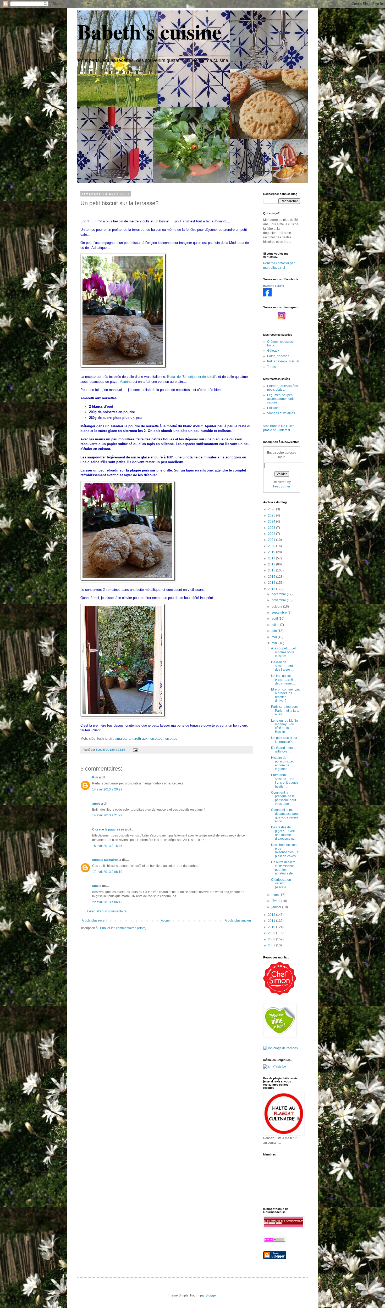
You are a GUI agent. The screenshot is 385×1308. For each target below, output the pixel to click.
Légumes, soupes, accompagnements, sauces (281, 399)
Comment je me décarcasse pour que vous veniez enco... (285, 815)
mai (275, 637)
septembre (280, 612)
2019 (272, 552)
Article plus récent (94, 920)
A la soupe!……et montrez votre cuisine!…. (283, 652)
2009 (272, 933)
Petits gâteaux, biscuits (283, 361)
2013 (272, 589)
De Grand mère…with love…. (283, 749)
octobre (277, 606)
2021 (272, 540)
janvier (277, 907)
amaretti (121, 738)
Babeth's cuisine (149, 31)
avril (275, 643)
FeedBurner (281, 486)
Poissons (273, 408)
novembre (279, 600)
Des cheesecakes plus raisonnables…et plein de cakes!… (285, 850)
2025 (272, 515)
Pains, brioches (278, 356)
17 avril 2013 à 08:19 (107, 872)
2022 (272, 534)
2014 (272, 583)
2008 (272, 939)
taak (95, 886)
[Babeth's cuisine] (267, 295)
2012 (272, 915)
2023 (272, 528)
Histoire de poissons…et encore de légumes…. (282, 763)
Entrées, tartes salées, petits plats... (283, 387)
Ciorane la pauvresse (108, 829)
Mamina (125, 382)
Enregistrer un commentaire (106, 911)
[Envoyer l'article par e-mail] (134, 749)
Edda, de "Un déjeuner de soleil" (191, 377)
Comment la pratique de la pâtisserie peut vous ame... (283, 798)
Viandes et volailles (281, 413)
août (275, 618)
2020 (272, 546)
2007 (272, 945)
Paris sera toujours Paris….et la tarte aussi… (285, 710)
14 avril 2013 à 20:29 (107, 789)
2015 (272, 577)
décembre (279, 594)
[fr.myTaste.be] (274, 1066)
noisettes (170, 738)
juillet (276, 625)
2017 (272, 564)
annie (96, 803)
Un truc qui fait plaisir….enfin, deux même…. (283, 679)
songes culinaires (105, 860)
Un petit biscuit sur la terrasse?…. (284, 739)
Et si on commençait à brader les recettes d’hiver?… (285, 695)
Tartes (271, 367)
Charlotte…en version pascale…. (281, 883)
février (276, 901)
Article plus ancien (238, 920)
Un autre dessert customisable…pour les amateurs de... (284, 867)
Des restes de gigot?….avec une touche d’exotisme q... (283, 833)
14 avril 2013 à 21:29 (107, 815)
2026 (272, 509)
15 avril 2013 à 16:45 (107, 846)
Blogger (211, 1295)
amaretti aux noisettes (145, 738)
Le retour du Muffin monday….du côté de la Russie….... (284, 726)
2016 (272, 570)
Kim (95, 777)
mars (275, 895)
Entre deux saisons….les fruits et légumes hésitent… (284, 780)
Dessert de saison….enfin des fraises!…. (283, 666)
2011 (272, 921)
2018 (272, 558)
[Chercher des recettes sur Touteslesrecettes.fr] (280, 1048)
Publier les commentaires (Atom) (123, 928)
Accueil (166, 920)
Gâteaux (273, 350)
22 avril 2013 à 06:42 (107, 902)
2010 (272, 927)
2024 (272, 521)
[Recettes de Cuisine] (279, 994)
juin (275, 631)
